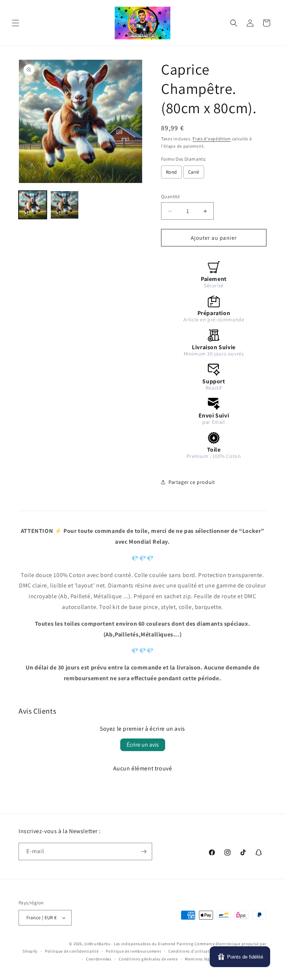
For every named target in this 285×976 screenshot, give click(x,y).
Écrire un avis (143, 745)
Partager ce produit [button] (191, 482)
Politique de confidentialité (72, 951)
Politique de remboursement (133, 951)
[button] (15, 23)
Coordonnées (99, 959)
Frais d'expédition (212, 138)
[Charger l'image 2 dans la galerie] (64, 205)
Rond (171, 172)
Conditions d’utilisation (192, 951)
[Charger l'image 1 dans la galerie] (33, 205)
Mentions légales (201, 959)
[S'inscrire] (143, 851)
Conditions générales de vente (148, 959)
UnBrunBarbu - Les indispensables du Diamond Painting (138, 943)
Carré (193, 172)
